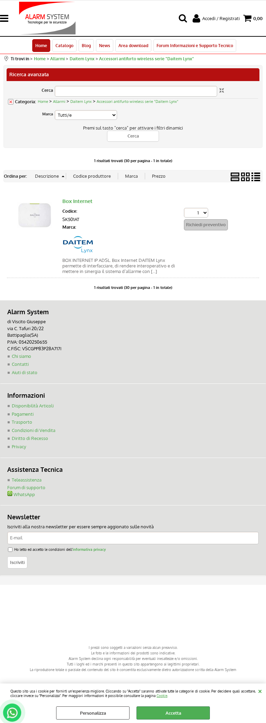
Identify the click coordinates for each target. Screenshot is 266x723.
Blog (86, 45)
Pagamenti (23, 414)
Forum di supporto (26, 487)
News (104, 45)
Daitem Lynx (81, 101)
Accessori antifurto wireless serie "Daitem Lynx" (137, 101)
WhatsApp (23, 494)
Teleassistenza (27, 480)
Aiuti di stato (24, 372)
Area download (133, 45)
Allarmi (59, 101)
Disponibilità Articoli (33, 405)
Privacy (19, 446)
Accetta (173, 713)
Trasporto (22, 422)
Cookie (162, 695)
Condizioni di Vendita (33, 430)
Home (41, 45)
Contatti (20, 364)
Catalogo (64, 45)
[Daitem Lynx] (78, 251)
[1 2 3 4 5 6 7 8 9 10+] (197, 213)
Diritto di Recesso (30, 438)
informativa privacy (89, 549)
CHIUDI (260, 690)
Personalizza (93, 713)
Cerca (47, 90)
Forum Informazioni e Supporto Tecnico (195, 45)
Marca (47, 114)
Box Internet (77, 201)
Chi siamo (21, 356)
